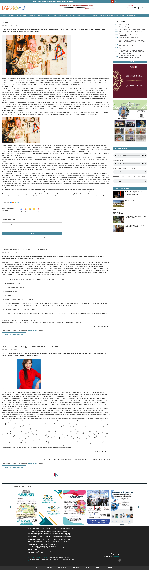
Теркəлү (128, 5)
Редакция (49, 567)
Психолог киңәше (57, 15)
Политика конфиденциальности (36, 560)
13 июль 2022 (6, 25)
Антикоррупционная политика (35, 556)
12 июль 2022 (6, 252)
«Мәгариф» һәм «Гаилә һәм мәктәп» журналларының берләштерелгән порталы (52, 1)
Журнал (38, 567)
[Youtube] (135, 8)
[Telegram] (142, 8)
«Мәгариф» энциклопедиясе (108, 15)
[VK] (128, 8)
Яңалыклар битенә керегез (12, 334)
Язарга (32, 233)
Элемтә (97, 567)
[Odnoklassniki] (138, 8)
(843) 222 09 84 (117, 556)
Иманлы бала (70, 15)
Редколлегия (62, 567)
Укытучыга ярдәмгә (7, 15)
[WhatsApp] (15, 202)
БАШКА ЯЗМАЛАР (130, 61)
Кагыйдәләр (75, 567)
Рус (115, 1)
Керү (132, 5)
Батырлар (93, 15)
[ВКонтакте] (11, 202)
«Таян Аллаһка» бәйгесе (128, 15)
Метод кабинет (21, 15)
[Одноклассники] (13, 202)
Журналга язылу (82, 15)
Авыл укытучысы (43, 15)
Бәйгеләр (32, 15)
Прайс (87, 567)
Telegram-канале (32, 330)
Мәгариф (15, 25)
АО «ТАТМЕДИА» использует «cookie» (38, 557)
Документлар (109, 567)
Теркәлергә (47, 237)
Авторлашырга (16, 237)
